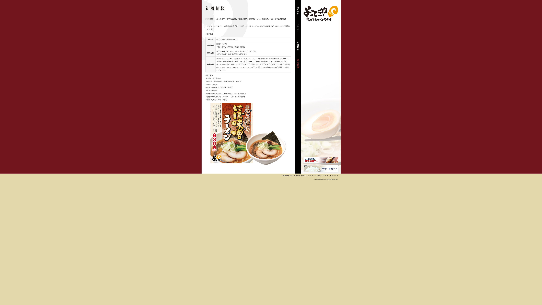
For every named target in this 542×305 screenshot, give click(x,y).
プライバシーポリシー (316, 175)
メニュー (298, 30)
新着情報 (298, 65)
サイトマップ (331, 175)
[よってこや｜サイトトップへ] (320, 20)
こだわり (298, 12)
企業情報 (287, 175)
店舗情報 (298, 47)
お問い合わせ (300, 175)
